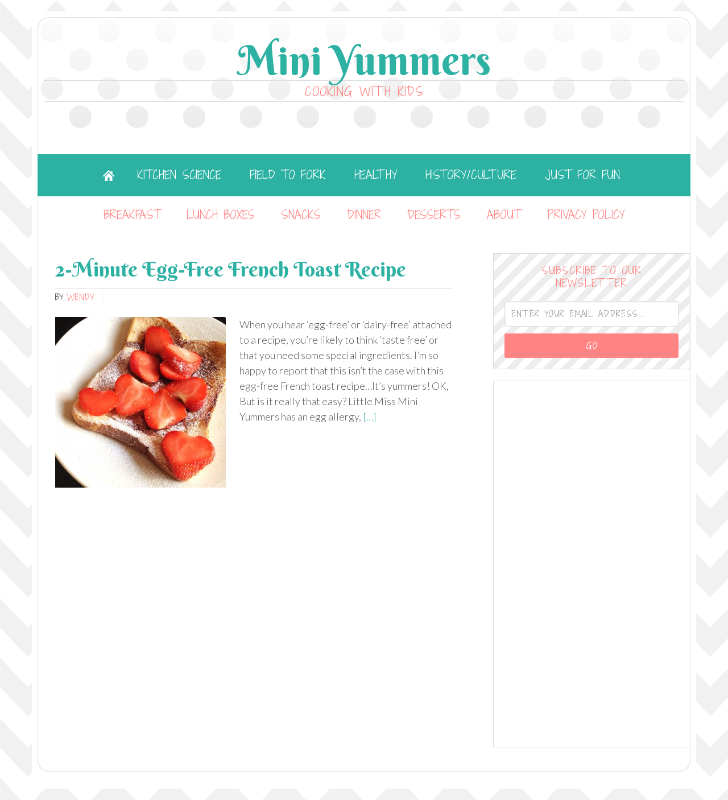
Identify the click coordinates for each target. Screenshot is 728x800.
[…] (369, 416)
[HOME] (108, 175)
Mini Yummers (364, 60)
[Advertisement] (592, 562)
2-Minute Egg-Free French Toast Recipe (230, 269)
